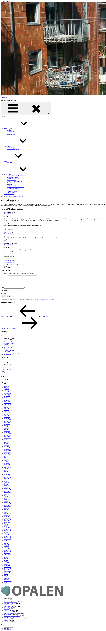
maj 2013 (6, 532)
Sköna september (8, 617)
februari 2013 (7, 533)
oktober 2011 (7, 553)
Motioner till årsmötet (9, 350)
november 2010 (7, 568)
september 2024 (7, 404)
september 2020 (7, 454)
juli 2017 (6, 495)
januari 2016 (7, 516)
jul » (5, 372)
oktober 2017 (7, 491)
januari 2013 (7, 534)
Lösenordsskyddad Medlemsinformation (17, 175)
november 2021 (7, 435)
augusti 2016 (7, 508)
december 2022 (7, 419)
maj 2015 (6, 526)
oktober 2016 (7, 505)
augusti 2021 (7, 439)
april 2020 (6, 460)
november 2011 (7, 551)
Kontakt (9, 132)
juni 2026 (6, 387)
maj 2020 (6, 459)
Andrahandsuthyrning (12, 177)
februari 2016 (7, 515)
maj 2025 (6, 397)
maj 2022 (6, 426)
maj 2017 (6, 498)
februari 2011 (7, 564)
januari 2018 (7, 487)
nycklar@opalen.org (26, 237)
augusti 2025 (7, 396)
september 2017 (7, 492)
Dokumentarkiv (7, 146)
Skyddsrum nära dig (9, 343)
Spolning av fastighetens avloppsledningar (14, 618)
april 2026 (6, 389)
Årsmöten (9, 184)
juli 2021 (6, 440)
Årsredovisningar (11, 147)
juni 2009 (6, 583)
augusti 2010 (7, 572)
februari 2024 (7, 411)
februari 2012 (7, 547)
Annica (21, 196)
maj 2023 (6, 414)
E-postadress (4, 290)
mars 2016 (6, 513)
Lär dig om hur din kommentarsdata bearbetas (42, 299)
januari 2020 (7, 463)
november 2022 (7, 421)
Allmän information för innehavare (15, 187)
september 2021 (7, 438)
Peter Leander (7, 232)
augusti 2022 (7, 424)
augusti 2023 (7, 412)
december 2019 (7, 464)
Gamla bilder (10, 162)
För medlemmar (7, 174)
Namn (2, 287)
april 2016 (6, 512)
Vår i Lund (6, 621)
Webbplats (3, 293)
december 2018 (7, 476)
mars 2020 (6, 461)
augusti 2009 (7, 582)
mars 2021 (6, 446)
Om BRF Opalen (8, 128)
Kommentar (4, 285)
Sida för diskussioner (9, 194)
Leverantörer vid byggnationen (14, 181)
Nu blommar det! (8, 347)
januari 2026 (7, 391)
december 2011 (7, 550)
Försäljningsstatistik (11, 180)
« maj (2, 372)
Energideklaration (11, 131)
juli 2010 (6, 574)
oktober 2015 (7, 520)
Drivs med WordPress (6, 629)
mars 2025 (6, 400)
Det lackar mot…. (8, 354)
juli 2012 (6, 541)
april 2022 (6, 428)
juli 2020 (6, 456)
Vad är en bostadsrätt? (12, 191)
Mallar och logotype (12, 189)
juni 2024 (6, 407)
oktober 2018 (7, 478)
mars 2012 (6, 546)
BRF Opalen (4, 97)
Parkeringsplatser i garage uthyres (12, 353)
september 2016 (7, 506)
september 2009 (7, 581)
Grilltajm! (6, 620)
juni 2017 (6, 497)
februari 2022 (7, 431)
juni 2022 (6, 425)
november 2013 (7, 530)
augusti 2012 (7, 540)
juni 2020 (6, 457)
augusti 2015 (7, 522)
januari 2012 (7, 548)
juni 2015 (6, 525)
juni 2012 (6, 543)
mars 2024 (6, 410)
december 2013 (7, 529)
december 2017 (7, 488)
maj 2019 (6, 470)
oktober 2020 (7, 453)
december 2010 (7, 567)
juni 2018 (6, 480)
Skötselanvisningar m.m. (13, 188)
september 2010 (7, 571)
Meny (49, 113)
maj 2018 (6, 481)
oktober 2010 (7, 569)
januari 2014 (7, 527)
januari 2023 (7, 418)
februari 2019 (7, 473)
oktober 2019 (7, 466)
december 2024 (7, 403)
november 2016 (7, 504)
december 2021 (7, 433)
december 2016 (7, 502)
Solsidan (6, 344)
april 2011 (6, 561)
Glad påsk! (6, 348)
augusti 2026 (7, 386)
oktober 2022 (7, 422)
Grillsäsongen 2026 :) (9, 346)
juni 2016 (6, 509)
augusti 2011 (7, 555)
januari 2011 (7, 565)
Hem (5, 116)
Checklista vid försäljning (13, 178)
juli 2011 (6, 557)
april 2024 (6, 408)
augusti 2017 (7, 494)
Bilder (5, 161)
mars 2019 (6, 471)
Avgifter (9, 130)
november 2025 (7, 393)
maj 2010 (6, 576)
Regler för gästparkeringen (13, 182)
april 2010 (6, 578)
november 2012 (7, 537)
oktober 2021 (7, 436)
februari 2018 (7, 485)
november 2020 (7, 452)
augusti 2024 (7, 405)
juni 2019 (6, 468)
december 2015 (7, 518)
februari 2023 (7, 417)
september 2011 (7, 554)
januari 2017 (7, 501)
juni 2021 (6, 442)
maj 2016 (6, 511)
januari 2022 (7, 432)
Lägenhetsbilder (11, 134)
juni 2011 (6, 558)
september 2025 (7, 394)
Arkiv (2, 379)
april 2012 (6, 544)
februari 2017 (7, 499)
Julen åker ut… (7, 351)
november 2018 (7, 477)
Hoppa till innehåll (5, 1)
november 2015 (7, 519)
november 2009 (7, 579)
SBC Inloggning (11, 192)
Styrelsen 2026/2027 (12, 185)
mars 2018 (6, 484)
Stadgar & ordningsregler (13, 149)
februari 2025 (7, 401)
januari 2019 (7, 474)
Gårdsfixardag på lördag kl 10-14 (12, 616)
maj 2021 (6, 443)
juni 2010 (6, 575)
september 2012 (7, 539)
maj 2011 (6, 560)
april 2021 (6, 445)
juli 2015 (6, 523)
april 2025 (6, 398)
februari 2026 (7, 390)
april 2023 (6, 415)
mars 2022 (6, 429)
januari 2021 (7, 449)
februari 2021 (7, 447)
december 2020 (7, 450)
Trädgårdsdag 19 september (10, 341)
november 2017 (7, 490)
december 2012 (7, 536)
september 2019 (7, 467)
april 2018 (6, 483)
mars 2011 (6, 562)
